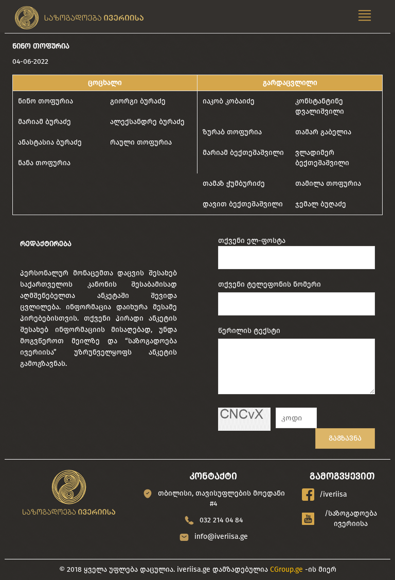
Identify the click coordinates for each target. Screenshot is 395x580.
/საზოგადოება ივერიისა (351, 518)
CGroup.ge (286, 569)
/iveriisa (333, 494)
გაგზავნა (345, 438)
